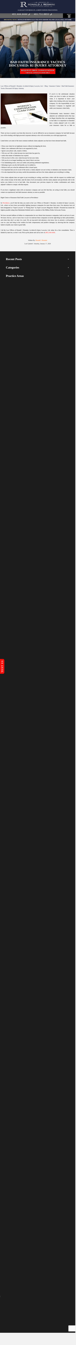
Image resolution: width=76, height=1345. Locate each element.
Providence (6, 203)
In (2, 203)
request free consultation (37, 71)
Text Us (2, 666)
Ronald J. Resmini (41, 240)
